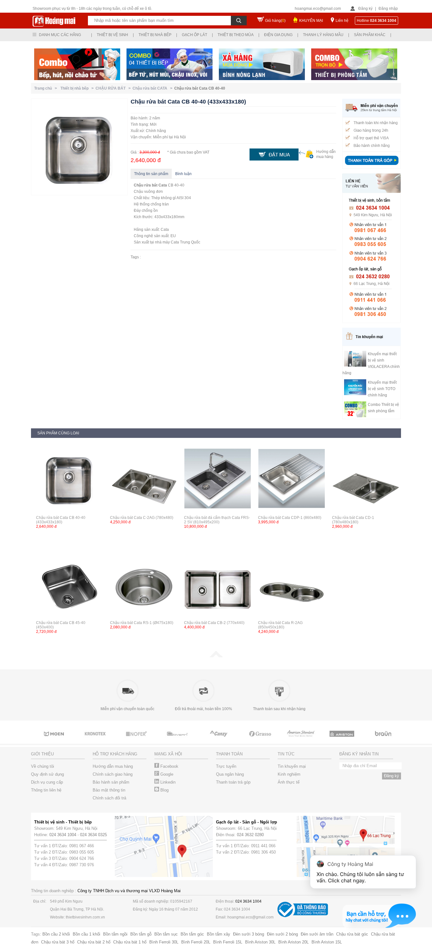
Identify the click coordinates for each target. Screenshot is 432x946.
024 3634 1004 (62, 834)
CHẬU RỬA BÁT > (114, 88)
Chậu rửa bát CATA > (153, 88)
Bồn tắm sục (166, 934)
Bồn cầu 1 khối (86, 934)
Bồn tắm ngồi (115, 934)
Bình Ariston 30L (260, 942)
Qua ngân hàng (230, 774)
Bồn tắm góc (192, 934)
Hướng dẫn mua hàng (113, 766)
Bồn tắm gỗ (140, 934)
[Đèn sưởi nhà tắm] (383, 739)
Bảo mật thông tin (109, 790)
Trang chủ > (46, 88)
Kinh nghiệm (289, 774)
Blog (164, 790)
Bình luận (183, 174)
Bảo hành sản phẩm (111, 782)
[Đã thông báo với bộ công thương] (302, 915)
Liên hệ (342, 20)
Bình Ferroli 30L (163, 942)
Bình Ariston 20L (293, 942)
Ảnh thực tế (288, 782)
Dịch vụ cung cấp (47, 782)
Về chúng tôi (42, 766)
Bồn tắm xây (218, 934)
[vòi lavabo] (301, 739)
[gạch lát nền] (260, 739)
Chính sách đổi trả (109, 798)
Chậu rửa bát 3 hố (57, 942)
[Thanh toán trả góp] (371, 165)
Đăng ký (365, 8)
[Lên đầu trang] (216, 656)
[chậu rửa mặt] (54, 739)
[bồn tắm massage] (178, 739)
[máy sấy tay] (219, 739)
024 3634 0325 (93, 834)
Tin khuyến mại (292, 766)
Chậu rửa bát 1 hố (129, 942)
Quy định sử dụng (47, 774)
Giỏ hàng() (275, 20)
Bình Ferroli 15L (227, 942)
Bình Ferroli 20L (195, 942)
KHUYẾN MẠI (311, 20)
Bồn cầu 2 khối (56, 934)
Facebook (168, 766)
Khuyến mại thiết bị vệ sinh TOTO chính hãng (382, 388)
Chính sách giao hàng (113, 774)
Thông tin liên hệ (46, 790)
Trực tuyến (226, 766)
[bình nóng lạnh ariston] (342, 739)
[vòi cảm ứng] (136, 739)
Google (166, 774)
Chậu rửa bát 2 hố (93, 942)
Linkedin (167, 782)
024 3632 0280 (250, 834)
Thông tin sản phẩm (151, 174)
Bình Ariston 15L (327, 942)
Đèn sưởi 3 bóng (248, 934)
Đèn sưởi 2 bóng (282, 934)
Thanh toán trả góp (233, 782)
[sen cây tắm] (95, 739)
